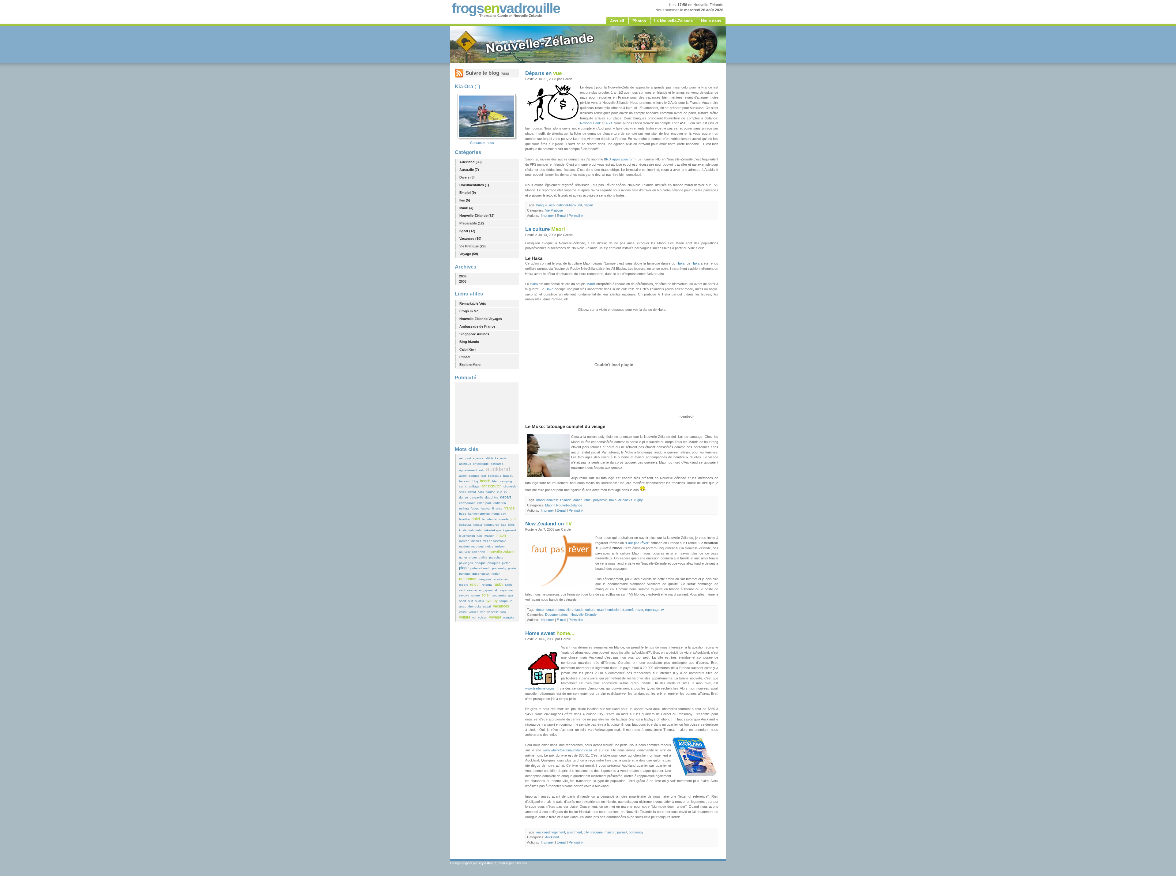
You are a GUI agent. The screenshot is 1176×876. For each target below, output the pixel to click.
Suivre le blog (487, 73)
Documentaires (556, 614)
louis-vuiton (467, 535)
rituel (587, 500)
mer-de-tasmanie (494, 541)
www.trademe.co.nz (540, 688)
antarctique (481, 463)
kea (503, 524)
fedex (475, 508)
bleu (495, 481)
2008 (462, 281)
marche (464, 541)
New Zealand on (548, 524)
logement (509, 530)
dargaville (476, 497)
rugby (498, 584)
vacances (501, 606)
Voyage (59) (468, 254)
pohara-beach (480, 568)
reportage (652, 609)
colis (481, 492)
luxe (480, 535)
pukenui (464, 573)
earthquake (467, 503)
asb (481, 470)
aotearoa (497, 463)
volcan (482, 617)
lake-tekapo (492, 530)
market (476, 541)
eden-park (484, 503)
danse (463, 497)
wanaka (508, 617)
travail (487, 606)
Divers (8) (467, 177)
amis (503, 458)
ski (496, 590)
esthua (464, 508)
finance (497, 508)
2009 (462, 276)
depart (505, 497)
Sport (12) (467, 231)
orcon (473, 557)
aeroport (465, 458)
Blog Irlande (469, 342)
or (465, 557)
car (461, 486)
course (490, 492)
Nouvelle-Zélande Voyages (480, 319)
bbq (475, 481)
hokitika (464, 519)
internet (492, 519)
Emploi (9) (467, 192)
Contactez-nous (482, 143)
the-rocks (474, 606)
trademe (596, 832)
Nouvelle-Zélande (569, 505)
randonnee (468, 579)
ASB (608, 123)
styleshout (487, 863)
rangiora (485, 579)
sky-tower (506, 590)
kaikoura (465, 524)
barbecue (494, 475)
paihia (483, 557)
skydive (464, 595)
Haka (680, 263)
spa (510, 595)
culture (590, 609)
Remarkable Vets (472, 303)
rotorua (487, 584)
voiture (464, 617)
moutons (477, 546)
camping (506, 481)
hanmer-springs (479, 513)
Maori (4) (466, 208)
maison (489, 535)
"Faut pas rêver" (637, 543)
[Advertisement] (486, 413)
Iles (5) (464, 200)
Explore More (470, 365)
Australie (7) (469, 169)
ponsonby (499, 568)
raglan (496, 573)
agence (478, 458)
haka (612, 500)
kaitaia (477, 524)
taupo (503, 601)
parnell (622, 832)
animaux (465, 463)
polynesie (600, 500)
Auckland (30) (470, 162)
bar (483, 475)
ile (483, 519)
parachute (496, 557)
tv (662, 609)
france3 (628, 609)
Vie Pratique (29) (472, 246)
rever (639, 609)
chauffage (472, 486)
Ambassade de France (477, 326)
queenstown (481, 573)
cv (505, 492)
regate (463, 584)
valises (473, 612)
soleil (486, 595)
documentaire (546, 609)
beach (485, 481)
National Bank (590, 123)
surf (470, 601)
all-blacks (491, 458)
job (513, 519)
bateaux (465, 481)
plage (464, 568)
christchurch (491, 486)
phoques (494, 563)
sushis (479, 601)
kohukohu (476, 530)
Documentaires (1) (474, 185)
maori (501, 535)
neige (489, 546)
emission (613, 609)
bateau (508, 475)
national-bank (566, 205)
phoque (480, 563)
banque (474, 475)
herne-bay (499, 513)
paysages (466, 563)
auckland (498, 469)
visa (503, 612)
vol (474, 617)
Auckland (552, 837)
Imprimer (547, 215)
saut (462, 590)
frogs (462, 513)
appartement (468, 470)
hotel (476, 519)
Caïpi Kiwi (467, 349)
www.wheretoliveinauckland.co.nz (568, 750)
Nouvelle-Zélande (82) (477, 215)
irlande (504, 519)
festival (485, 508)
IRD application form (620, 159)
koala (463, 530)
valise (463, 612)
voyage (495, 617)
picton (506, 563)
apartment (574, 832)
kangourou (491, 524)
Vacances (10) (470, 238)
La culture (545, 229)
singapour (486, 590)
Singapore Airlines (474, 334)
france (509, 508)
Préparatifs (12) (471, 223)
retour (475, 584)
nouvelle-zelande (502, 552)
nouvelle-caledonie (472, 552)
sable (509, 584)
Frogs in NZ (468, 311)
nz (460, 557)
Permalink (576, 215)
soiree (475, 595)
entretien (499, 503)
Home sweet (550, 633)
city (586, 832)
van (482, 612)
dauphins (491, 497)
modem (464, 546)
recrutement (501, 579)
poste (512, 568)
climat (472, 492)
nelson (500, 546)
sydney (492, 601)
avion (463, 475)
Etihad (464, 357)
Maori (590, 284)
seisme (472, 590)
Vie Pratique (554, 210)
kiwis (511, 524)
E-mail (561, 215)
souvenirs (499, 595)
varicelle (493, 612)
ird (580, 205)
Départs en (543, 73)
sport (462, 601)
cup (499, 492)
